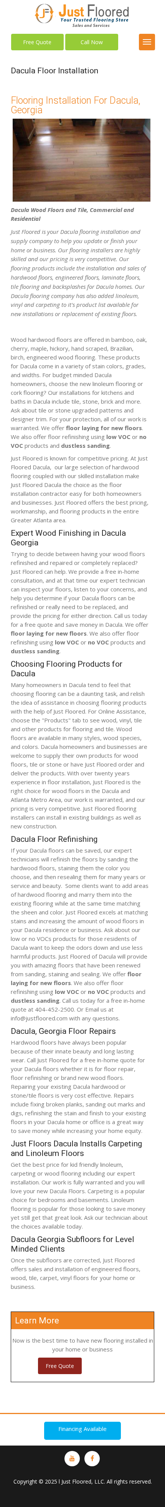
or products (94, 642)
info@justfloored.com (39, 1018)
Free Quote (37, 42)
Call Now (92, 42)
